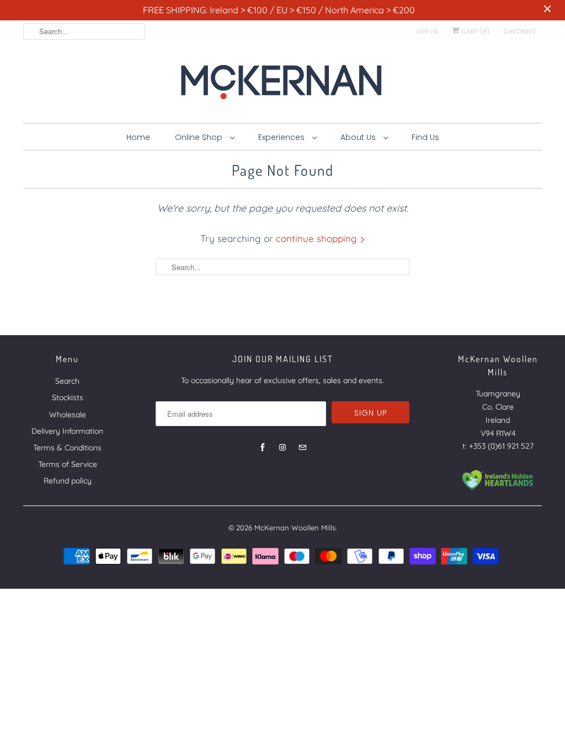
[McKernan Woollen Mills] (282, 85)
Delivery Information (67, 431)
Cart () (475, 32)
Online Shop (200, 137)
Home (138, 137)
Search (67, 381)
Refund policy (68, 481)
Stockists (67, 397)
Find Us (425, 137)
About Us (359, 137)
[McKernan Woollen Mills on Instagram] (282, 447)
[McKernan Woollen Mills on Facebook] (262, 447)
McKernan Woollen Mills (294, 527)
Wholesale (67, 414)
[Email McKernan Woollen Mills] (302, 447)
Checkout (520, 32)
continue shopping (318, 238)
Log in (427, 32)
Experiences (282, 137)
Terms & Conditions (67, 448)
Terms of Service (67, 464)
